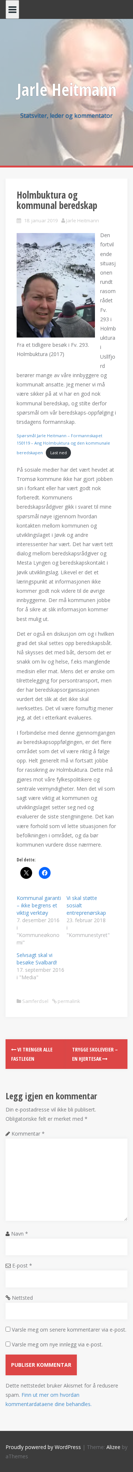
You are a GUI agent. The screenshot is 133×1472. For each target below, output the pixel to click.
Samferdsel (35, 1001)
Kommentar (28, 1133)
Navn (19, 1233)
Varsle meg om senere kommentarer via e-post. (69, 1329)
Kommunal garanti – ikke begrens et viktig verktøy (39, 905)
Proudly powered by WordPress (43, 1447)
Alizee (113, 1447)
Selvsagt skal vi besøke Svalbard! (37, 958)
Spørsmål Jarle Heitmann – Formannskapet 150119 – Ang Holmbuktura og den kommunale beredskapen (63, 444)
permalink (68, 1001)
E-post (22, 1265)
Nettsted (22, 1297)
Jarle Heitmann (66, 89)
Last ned (58, 452)
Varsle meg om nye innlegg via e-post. (57, 1344)
